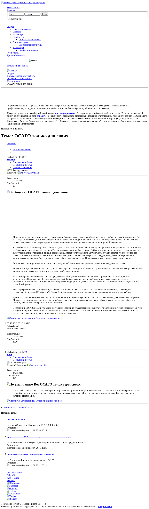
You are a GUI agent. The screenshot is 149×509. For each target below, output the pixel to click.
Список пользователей (30, 39)
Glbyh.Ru (11, 475)
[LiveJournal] (13, 493)
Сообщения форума (22, 165)
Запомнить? (16, 19)
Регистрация (13, 7)
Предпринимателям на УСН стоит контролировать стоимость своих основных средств (39, 437)
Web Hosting (13, 478)
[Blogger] (12, 499)
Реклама (11, 480)
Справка (17, 31)
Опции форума (20, 42)
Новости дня (13, 81)
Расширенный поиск (17, 65)
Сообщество (19, 37)
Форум (10, 26)
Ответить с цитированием (48, 318)
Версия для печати (22, 149)
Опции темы (11, 143)
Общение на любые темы (19, 78)
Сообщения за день (28, 50)
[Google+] (12, 488)
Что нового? (13, 52)
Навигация (18, 47)
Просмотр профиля (22, 162)
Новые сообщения (22, 29)
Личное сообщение (22, 167)
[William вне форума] (28, 172)
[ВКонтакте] (13, 483)
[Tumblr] (11, 496)
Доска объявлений (16, 55)
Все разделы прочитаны (30, 45)
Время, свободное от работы (21, 76)
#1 (25, 157)
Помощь (11, 10)
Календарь (18, 34)
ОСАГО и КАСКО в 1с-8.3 (16, 419)
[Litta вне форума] (38, 365)
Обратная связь (14, 472)
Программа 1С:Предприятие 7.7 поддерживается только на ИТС (31, 454)
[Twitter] (11, 491)
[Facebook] (12, 486)
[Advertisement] (74, 95)
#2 (25, 352)
